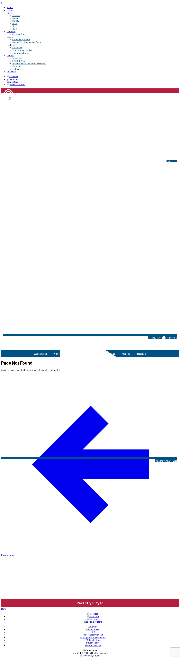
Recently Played (155, 337)
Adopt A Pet (40, 353)
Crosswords (89, 353)
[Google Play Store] (16, 84)
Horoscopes (108, 353)
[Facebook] (12, 76)
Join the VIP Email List (166, 460)
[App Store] (12, 81)
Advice (57, 353)
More (3, 608)
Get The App (171, 337)
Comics (72, 353)
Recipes (141, 353)
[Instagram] (13, 79)
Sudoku (126, 353)
